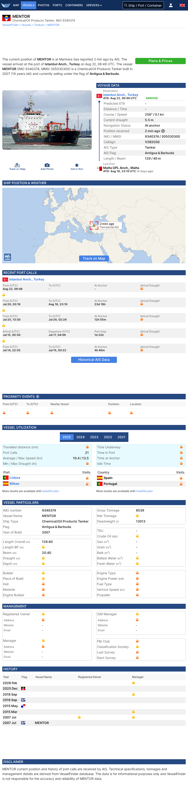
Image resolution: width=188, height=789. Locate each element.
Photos (44, 5)
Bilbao (14, 483)
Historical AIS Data (94, 359)
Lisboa (15, 477)
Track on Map (94, 258)
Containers (74, 5)
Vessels (28, 5)
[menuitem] (10, 25)
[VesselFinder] (5, 5)
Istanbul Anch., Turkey (120, 95)
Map (16, 5)
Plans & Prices (160, 61)
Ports (57, 5)
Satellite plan (50, 491)
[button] (171, 5)
